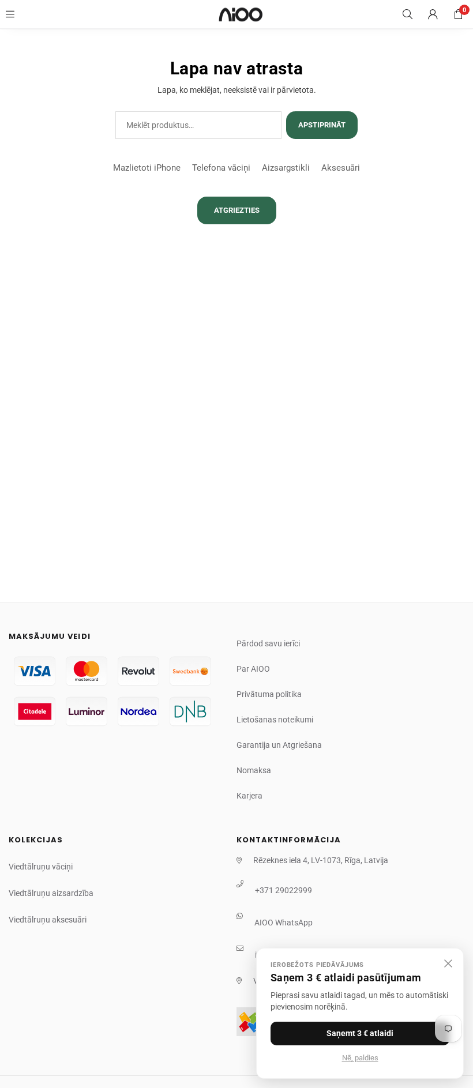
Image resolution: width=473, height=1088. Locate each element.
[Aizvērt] (448, 963)
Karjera (249, 795)
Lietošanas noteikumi (274, 719)
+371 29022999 (283, 890)
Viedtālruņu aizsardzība (51, 893)
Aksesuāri (340, 168)
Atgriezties (237, 210)
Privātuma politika (269, 694)
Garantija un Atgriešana (279, 745)
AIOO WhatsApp (283, 922)
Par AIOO (253, 668)
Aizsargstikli (286, 168)
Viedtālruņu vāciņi (41, 866)
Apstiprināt (322, 125)
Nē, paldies (360, 1057)
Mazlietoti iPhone (147, 168)
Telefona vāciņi (221, 168)
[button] (458, 14)
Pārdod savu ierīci (268, 643)
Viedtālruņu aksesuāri (48, 919)
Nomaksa (253, 770)
